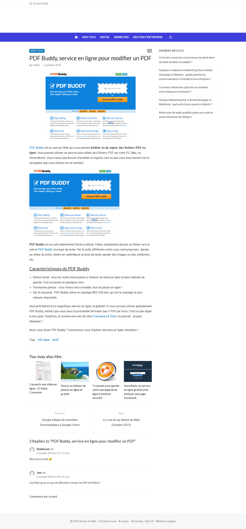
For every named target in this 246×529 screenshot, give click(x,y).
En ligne (45, 339)
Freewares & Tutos (105, 316)
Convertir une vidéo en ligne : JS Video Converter (43, 388)
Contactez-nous (107, 521)
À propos (123, 521)
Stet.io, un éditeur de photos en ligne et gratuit (73, 389)
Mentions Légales (166, 521)
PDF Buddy (36, 147)
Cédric (36, 65)
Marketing (121, 37)
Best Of (149, 521)
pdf (56, 339)
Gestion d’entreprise (147, 37)
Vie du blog (137, 521)
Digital (105, 37)
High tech (89, 37)
